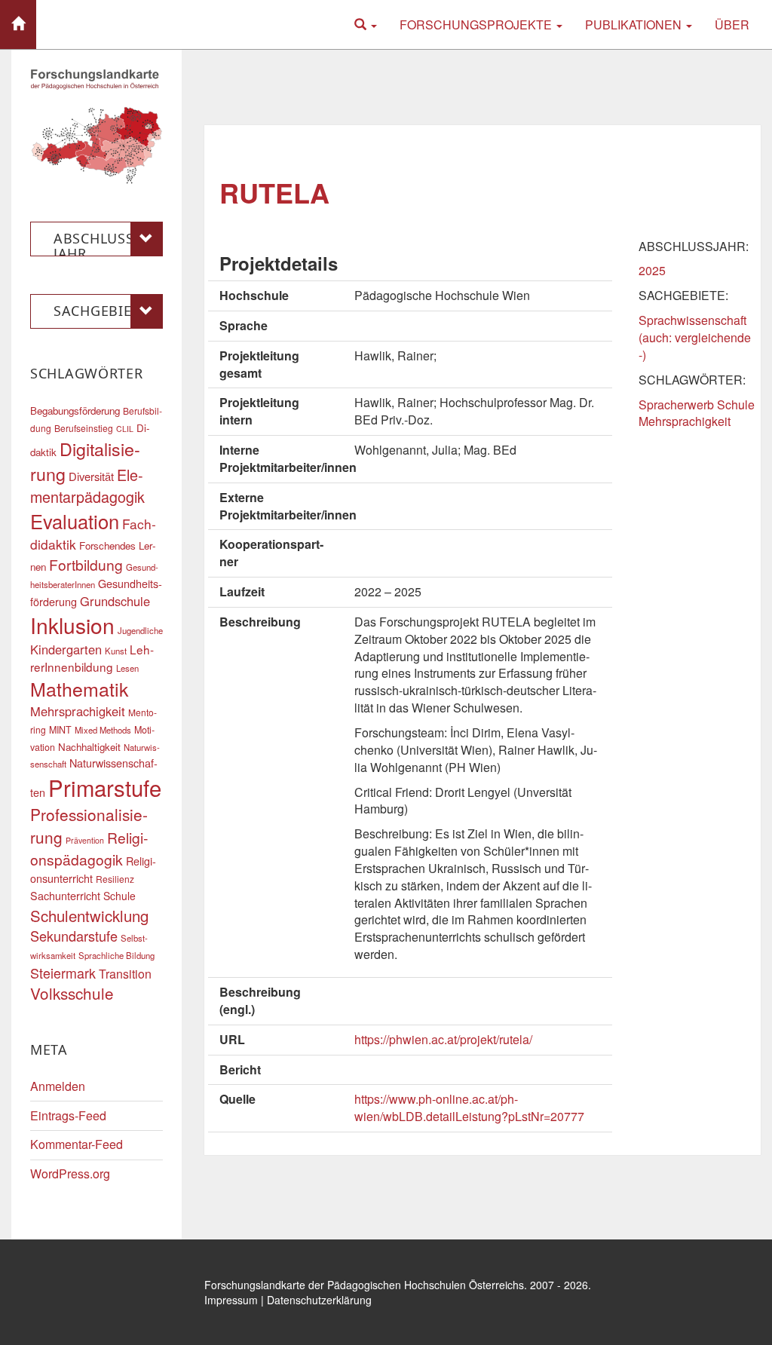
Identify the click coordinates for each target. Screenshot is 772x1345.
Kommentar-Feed (76, 1144)
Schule (119, 895)
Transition (125, 973)
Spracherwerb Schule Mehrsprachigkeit (697, 413)
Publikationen (635, 24)
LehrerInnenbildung (92, 658)
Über (732, 24)
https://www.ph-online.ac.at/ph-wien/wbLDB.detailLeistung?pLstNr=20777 (469, 1107)
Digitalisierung (85, 461)
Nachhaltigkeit (89, 747)
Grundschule (115, 601)
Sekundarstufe (74, 935)
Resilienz (115, 878)
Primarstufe (104, 787)
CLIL (124, 428)
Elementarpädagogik (87, 485)
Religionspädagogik (89, 848)
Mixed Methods (103, 730)
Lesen (127, 668)
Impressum (231, 1299)
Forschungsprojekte (477, 24)
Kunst (116, 651)
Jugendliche (140, 630)
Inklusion (72, 625)
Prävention (85, 840)
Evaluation (74, 521)
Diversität (91, 476)
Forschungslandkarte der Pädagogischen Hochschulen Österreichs (364, 1284)
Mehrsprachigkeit (77, 711)
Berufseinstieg (83, 427)
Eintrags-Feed (68, 1115)
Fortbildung (86, 564)
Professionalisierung (89, 825)
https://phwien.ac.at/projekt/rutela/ (443, 1039)
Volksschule (72, 993)
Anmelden (57, 1086)
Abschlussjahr (96, 242)
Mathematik (79, 688)
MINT (60, 730)
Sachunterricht (65, 895)
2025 (652, 270)
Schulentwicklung (89, 916)
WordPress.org (70, 1173)
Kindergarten (66, 649)
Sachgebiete (101, 311)
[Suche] (365, 24)
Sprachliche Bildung (116, 955)
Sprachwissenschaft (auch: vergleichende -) (695, 337)
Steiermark (63, 972)
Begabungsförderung (75, 410)
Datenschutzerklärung (319, 1299)
